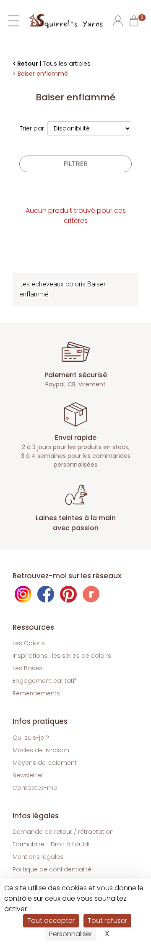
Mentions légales (38, 857)
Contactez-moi (36, 788)
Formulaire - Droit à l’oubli (51, 844)
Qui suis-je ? (31, 737)
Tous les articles (67, 63)
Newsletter (28, 775)
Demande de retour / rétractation (63, 832)
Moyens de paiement (45, 763)
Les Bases (27, 668)
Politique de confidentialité (52, 869)
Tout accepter (51, 920)
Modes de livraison (41, 750)
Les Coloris (29, 643)
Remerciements (36, 693)
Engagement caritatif (44, 681)
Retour (27, 63)
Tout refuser (107, 920)
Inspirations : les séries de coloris (62, 655)
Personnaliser (70, 934)
